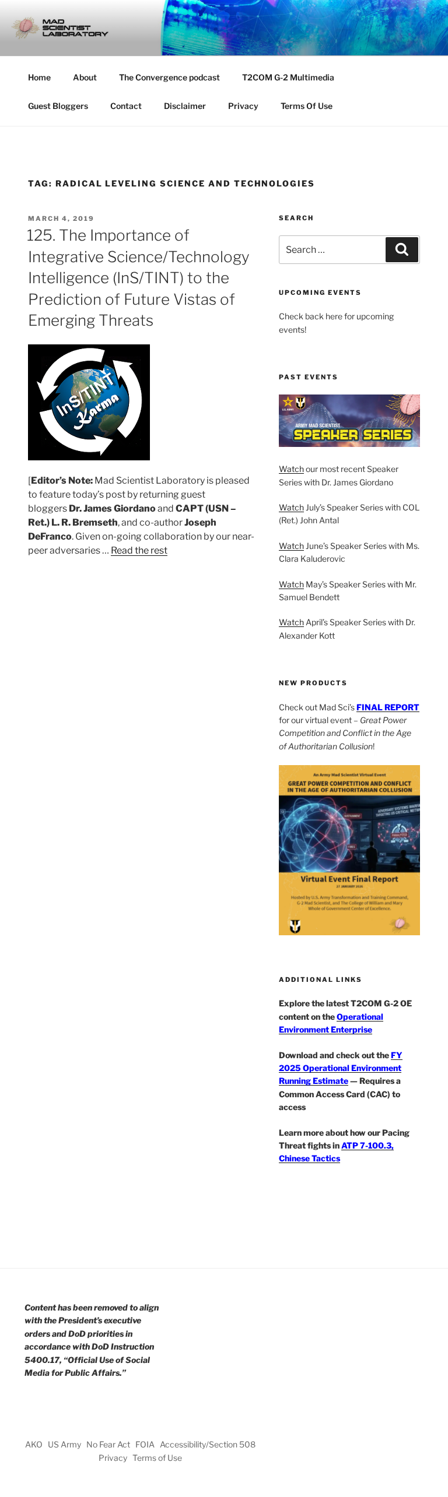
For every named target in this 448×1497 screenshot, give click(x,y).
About (85, 77)
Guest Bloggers (58, 106)
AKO (34, 1444)
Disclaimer (185, 106)
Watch (291, 469)
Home (39, 77)
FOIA (145, 1444)
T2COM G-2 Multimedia (288, 77)
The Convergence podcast (169, 77)
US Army (64, 1444)
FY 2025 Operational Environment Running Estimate (340, 1068)
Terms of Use (157, 1458)
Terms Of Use (306, 106)
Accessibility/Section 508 (208, 1444)
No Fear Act (108, 1444)
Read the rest (139, 550)
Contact (126, 106)
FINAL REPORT (387, 707)
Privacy (243, 106)
